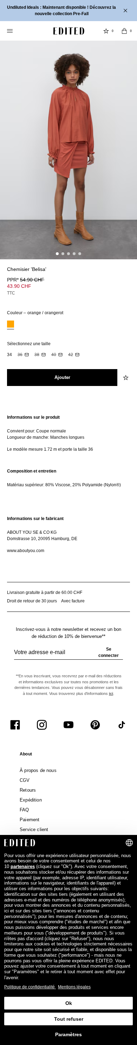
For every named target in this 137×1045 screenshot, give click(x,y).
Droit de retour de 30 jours (32, 600)
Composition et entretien (31, 471)
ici (111, 693)
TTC (11, 293)
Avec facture (73, 600)
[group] (68, 655)
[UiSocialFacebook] (15, 725)
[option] (10, 325)
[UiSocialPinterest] (95, 725)
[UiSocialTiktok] (122, 725)
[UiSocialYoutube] (68, 725)
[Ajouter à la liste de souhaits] (126, 377)
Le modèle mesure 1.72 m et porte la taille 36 (50, 449)
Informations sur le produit (33, 417)
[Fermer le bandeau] (126, 10)
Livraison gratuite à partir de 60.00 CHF (44, 592)
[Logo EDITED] (68, 30)
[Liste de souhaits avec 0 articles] (106, 31)
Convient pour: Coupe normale (36, 431)
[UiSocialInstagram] (42, 725)
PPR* (25, 279)
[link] (26, 755)
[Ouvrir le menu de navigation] (10, 31)
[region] (68, 433)
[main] (68, 484)
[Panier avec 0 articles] (124, 31)
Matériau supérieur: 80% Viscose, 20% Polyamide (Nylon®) (64, 484)
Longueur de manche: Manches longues (45, 437)
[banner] (68, 10)
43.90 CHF (19, 286)
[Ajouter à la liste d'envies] (126, 273)
